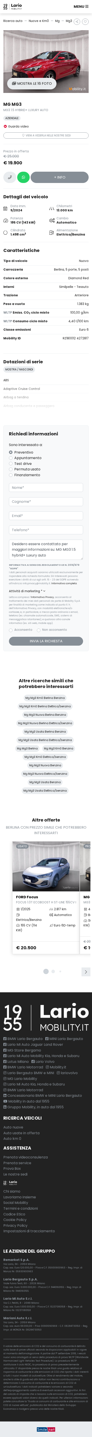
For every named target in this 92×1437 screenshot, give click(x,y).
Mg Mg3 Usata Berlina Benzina (45, 731)
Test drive (23, 463)
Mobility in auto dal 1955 (28, 1101)
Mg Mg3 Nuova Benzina (45, 765)
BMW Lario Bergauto (24, 1038)
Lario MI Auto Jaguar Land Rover (34, 1044)
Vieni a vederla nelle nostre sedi (48, 135)
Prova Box (12, 1168)
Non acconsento (54, 630)
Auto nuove (13, 1127)
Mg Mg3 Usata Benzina (45, 782)
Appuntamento (28, 457)
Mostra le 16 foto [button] (34, 83)
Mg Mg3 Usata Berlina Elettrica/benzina (45, 740)
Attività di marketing (25, 591)
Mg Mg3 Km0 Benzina (58, 748)
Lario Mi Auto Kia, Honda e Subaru (35, 1084)
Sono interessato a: (25, 444)
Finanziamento (27, 475)
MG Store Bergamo (23, 1050)
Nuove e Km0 (39, 21)
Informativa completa (64, 583)
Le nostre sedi (15, 1174)
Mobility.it (57, 1067)
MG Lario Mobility (21, 1078)
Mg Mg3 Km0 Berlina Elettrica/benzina (45, 706)
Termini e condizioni (20, 1208)
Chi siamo (11, 1191)
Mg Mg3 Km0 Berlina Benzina (45, 698)
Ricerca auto (13, 21)
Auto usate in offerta (21, 1133)
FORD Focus (46, 899)
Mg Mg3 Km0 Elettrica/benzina (45, 757)
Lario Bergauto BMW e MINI (30, 1072)
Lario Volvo (44, 1061)
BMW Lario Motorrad (24, 1067)
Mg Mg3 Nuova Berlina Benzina (45, 715)
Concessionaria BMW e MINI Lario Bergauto (44, 1095)
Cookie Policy (15, 1219)
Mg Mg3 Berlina (27, 748)
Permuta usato (27, 469)
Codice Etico (14, 1214)
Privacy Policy (15, 1225)
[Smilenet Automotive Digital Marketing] (46, 1429)
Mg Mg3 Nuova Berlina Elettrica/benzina (45, 723)
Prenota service (17, 1163)
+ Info (59, 177)
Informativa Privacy (42, 597)
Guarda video (18, 126)
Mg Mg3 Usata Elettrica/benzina (45, 790)
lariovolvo (69, 1072)
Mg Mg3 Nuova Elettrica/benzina (45, 774)
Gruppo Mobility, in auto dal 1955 (35, 1107)
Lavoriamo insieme (19, 1197)
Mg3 (69, 21)
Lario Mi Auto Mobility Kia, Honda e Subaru (42, 1055)
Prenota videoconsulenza (25, 1157)
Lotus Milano (17, 1061)
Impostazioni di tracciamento (29, 1231)
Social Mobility (15, 1202)
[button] (80, 7)
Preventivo (23, 452)
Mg (57, 21)
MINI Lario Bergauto (65, 1038)
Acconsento (23, 630)
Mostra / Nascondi (19, 369)
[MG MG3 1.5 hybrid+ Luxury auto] (46, 61)
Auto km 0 (12, 1138)
